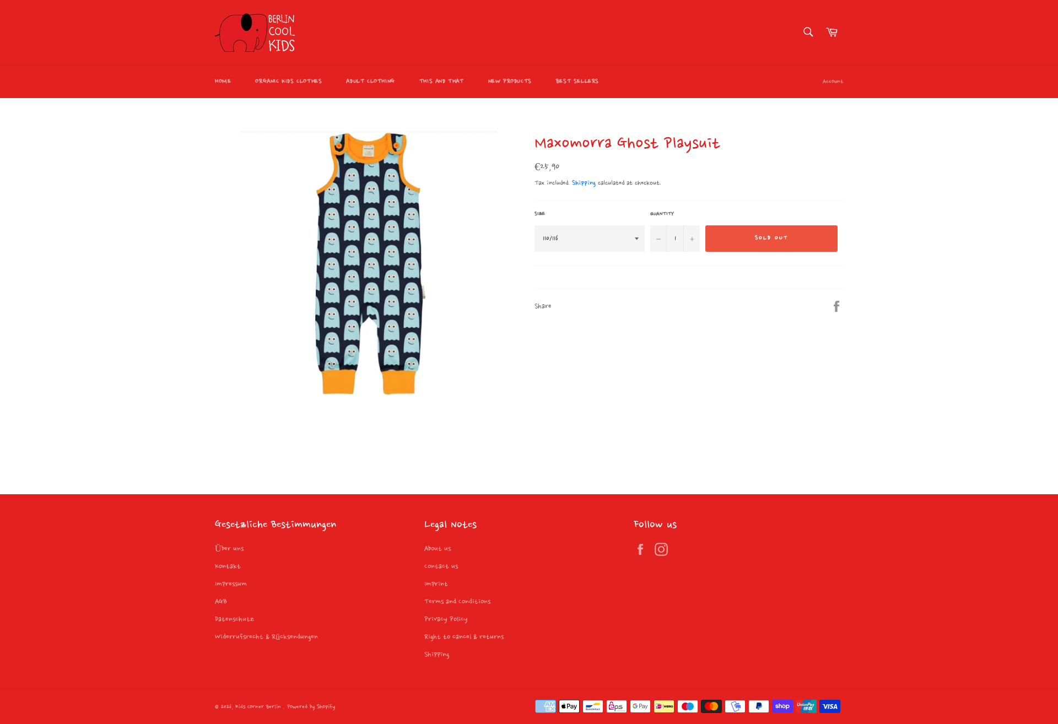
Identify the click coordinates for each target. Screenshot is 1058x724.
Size (540, 213)
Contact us (441, 566)
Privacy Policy (446, 619)
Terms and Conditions (457, 601)
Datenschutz (234, 619)
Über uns (229, 548)
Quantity (662, 213)
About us (437, 548)
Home (223, 81)
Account (833, 81)
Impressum (231, 584)
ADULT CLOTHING (370, 81)
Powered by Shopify (311, 707)
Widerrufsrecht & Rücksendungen (266, 637)
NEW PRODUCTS (510, 81)
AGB (221, 601)
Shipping (584, 183)
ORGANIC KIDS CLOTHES (288, 81)
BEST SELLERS (577, 81)
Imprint (436, 584)
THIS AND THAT (441, 81)
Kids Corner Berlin (259, 707)
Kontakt (228, 566)
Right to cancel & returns (464, 637)
